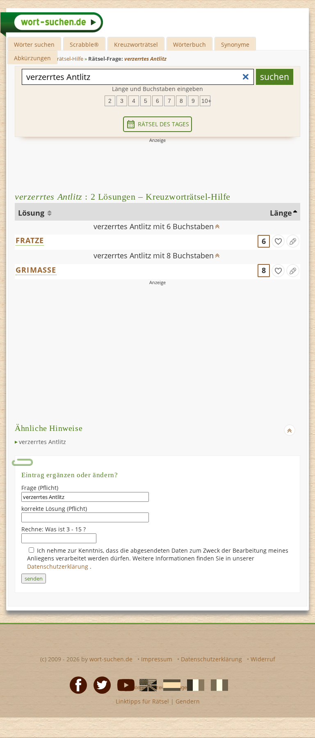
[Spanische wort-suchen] (169, 684)
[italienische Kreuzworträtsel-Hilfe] (217, 684)
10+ (205, 101)
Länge (281, 213)
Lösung (32, 213)
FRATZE (30, 240)
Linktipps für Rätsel (142, 701)
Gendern (188, 701)
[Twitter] (100, 684)
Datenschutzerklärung (58, 566)
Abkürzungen (32, 58)
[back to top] (217, 224)
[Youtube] (123, 684)
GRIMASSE (36, 270)
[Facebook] (76, 684)
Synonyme (235, 44)
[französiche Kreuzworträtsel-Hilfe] (193, 684)
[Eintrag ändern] (292, 241)
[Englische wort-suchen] (146, 684)
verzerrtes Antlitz (42, 442)
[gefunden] (278, 241)
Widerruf (263, 659)
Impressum (156, 659)
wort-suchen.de (110, 659)
